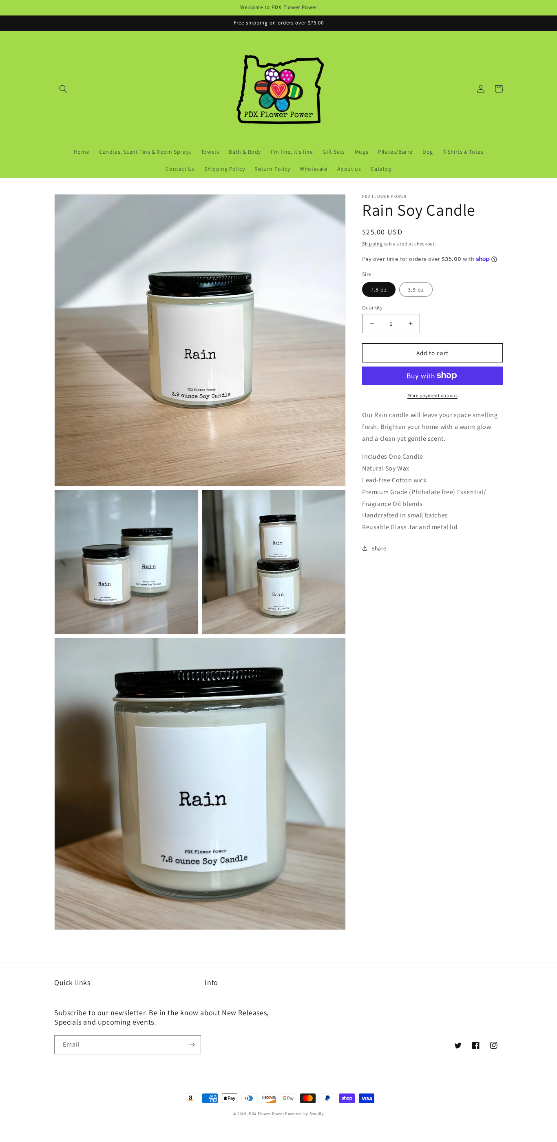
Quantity (372, 307)
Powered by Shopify (304, 1113)
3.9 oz (416, 289)
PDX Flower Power (266, 1113)
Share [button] (379, 548)
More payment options (432, 395)
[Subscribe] (192, 1044)
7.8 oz (379, 289)
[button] (63, 89)
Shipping (372, 244)
